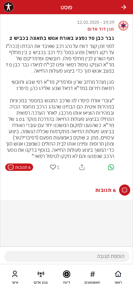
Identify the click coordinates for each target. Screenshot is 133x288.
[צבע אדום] (41, 275)
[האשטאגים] (92, 275)
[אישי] (15, 275)
